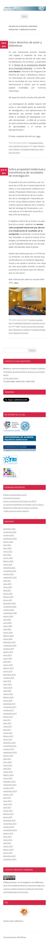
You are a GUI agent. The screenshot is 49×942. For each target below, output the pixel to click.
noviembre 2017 (9, 707)
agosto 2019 (8, 652)
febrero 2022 (8, 561)
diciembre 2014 (9, 820)
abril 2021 (7, 590)
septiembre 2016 (10, 752)
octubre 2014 (8, 827)
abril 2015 (7, 807)
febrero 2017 (8, 736)
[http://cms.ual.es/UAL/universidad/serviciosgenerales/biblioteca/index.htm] (16, 431)
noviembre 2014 (9, 823)
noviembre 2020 (9, 606)
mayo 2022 (7, 551)
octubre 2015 (8, 788)
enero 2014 (7, 853)
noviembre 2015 (9, 785)
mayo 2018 (7, 687)
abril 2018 (7, 691)
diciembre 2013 (9, 856)
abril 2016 (7, 768)
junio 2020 (7, 623)
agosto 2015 (8, 794)
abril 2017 (7, 729)
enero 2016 (7, 778)
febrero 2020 (8, 635)
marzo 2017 (8, 733)
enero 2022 (7, 564)
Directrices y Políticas (21, 329)
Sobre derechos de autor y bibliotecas (25, 43)
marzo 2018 (8, 694)
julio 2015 (7, 797)
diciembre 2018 (9, 674)
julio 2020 (7, 619)
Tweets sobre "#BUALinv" (13, 921)
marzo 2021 (8, 593)
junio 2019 (7, 655)
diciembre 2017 (9, 704)
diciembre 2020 (9, 603)
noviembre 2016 (9, 746)
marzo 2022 (8, 558)
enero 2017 (7, 739)
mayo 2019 (7, 658)
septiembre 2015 (10, 791)
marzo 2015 (8, 810)
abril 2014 (7, 843)
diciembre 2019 (9, 642)
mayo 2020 (7, 626)
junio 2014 (7, 836)
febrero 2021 (8, 597)
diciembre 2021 (9, 567)
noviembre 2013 (9, 859)
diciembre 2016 (9, 742)
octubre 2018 (8, 678)
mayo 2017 (7, 726)
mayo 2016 (7, 765)
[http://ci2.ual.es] (11, 477)
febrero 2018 (8, 697)
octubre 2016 (8, 749)
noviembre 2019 (9, 645)
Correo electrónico (10, 378)
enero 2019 (7, 671)
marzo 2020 (8, 632)
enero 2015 (7, 817)
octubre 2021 (8, 574)
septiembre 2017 (10, 713)
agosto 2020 (8, 616)
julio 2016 (7, 759)
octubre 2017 (8, 710)
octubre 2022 (8, 535)
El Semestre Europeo (11, 498)
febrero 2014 (8, 849)
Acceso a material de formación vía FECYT (19, 501)
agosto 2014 (8, 833)
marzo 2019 (8, 665)
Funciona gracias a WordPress (14, 937)
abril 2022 (7, 554)
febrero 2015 (8, 814)
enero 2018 (7, 700)
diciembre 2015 (9, 781)
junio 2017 (7, 723)
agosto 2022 (8, 542)
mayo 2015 (7, 804)
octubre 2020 (8, 610)
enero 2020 (7, 639)
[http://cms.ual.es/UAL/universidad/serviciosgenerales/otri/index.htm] (10, 463)
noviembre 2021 (9, 571)
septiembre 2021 (10, 577)
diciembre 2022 (9, 529)
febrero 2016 (8, 775)
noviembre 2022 (9, 532)
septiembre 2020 (10, 613)
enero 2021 (7, 600)
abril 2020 (7, 629)
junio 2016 (7, 762)
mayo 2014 (7, 840)
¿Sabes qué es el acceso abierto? (16, 511)
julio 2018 (7, 681)
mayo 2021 (7, 587)
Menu (24, 16)
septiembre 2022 (10, 538)
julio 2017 (7, 720)
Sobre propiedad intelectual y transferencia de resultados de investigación (27, 172)
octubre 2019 (8, 648)
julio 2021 (7, 580)
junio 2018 (7, 684)
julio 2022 (7, 545)
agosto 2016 (8, 755)
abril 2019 (7, 661)
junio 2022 (7, 548)
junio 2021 (7, 584)
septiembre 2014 (10, 830)
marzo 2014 (8, 846)
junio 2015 (7, 801)
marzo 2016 (8, 772)
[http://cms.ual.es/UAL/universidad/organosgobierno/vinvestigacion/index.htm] (19, 450)
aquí (38, 136)
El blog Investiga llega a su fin (15, 495)
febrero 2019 (8, 668)
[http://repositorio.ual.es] (19, 440)
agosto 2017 (8, 716)
